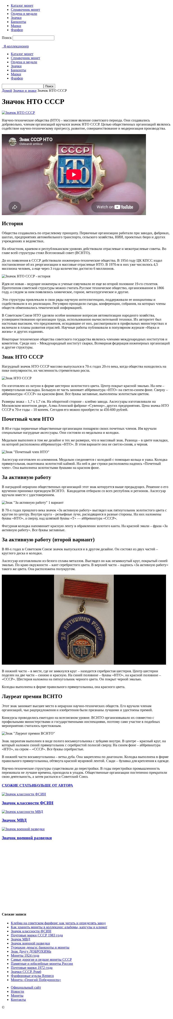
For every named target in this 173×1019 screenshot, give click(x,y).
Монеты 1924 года (25, 955)
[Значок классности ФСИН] (24, 794)
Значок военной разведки (27, 837)
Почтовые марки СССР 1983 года (37, 935)
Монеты (17, 995)
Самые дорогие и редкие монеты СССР (41, 959)
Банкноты (18, 22)
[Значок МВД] (22, 812)
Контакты (18, 999)
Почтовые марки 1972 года (31, 968)
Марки (16, 26)
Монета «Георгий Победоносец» (36, 980)
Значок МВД (14, 820)
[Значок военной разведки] (23, 829)
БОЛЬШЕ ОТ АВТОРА (53, 785)
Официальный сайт (26, 987)
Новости (17, 991)
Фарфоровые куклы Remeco (32, 976)
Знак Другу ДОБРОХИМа (31, 951)
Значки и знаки (24, 90)
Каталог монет (22, 5)
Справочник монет (25, 9)
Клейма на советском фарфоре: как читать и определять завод (58, 923)
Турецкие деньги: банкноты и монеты (40, 947)
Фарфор (17, 30)
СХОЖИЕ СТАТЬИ (18, 785)
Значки (16, 18)
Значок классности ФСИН (27, 803)
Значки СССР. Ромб (26, 972)
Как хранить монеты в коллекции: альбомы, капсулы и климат (59, 927)
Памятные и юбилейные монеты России (42, 963)
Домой (7, 90)
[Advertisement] (86, 876)
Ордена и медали (24, 14)
